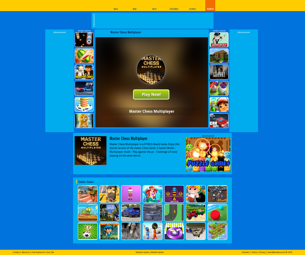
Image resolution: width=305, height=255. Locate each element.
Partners (245, 252)
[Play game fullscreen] (199, 32)
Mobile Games (157, 252)
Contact (16, 252)
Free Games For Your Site (43, 252)
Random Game (142, 252)
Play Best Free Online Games (85, 5)
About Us (26, 252)
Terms (254, 252)
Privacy (262, 252)
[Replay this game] (204, 32)
